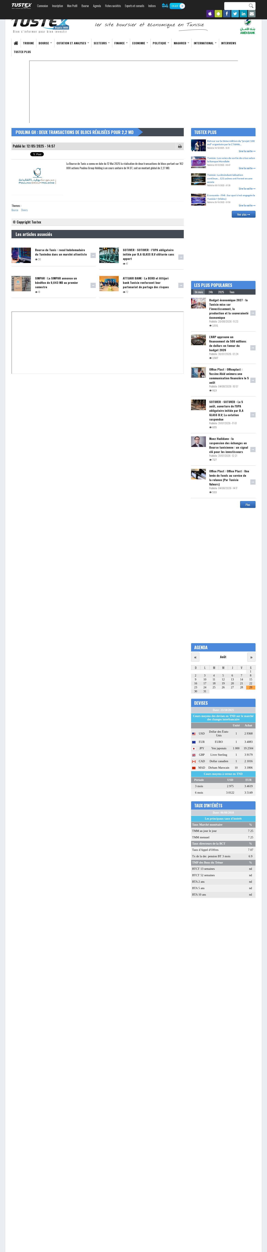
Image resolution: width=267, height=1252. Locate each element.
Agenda (97, 6)
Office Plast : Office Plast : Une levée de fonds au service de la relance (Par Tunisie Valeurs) (229, 477)
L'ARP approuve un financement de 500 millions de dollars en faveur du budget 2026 (227, 343)
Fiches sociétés (113, 6)
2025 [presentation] (221, 292)
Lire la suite (246, 151)
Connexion (42, 6)
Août (223, 657)
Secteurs (101, 43)
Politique (160, 43)
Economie (139, 43)
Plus (248, 504)
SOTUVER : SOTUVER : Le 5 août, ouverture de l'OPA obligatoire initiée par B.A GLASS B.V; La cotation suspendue (226, 410)
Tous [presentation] (231, 292)
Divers (24, 210)
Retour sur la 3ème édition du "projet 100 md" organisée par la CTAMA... (230, 142)
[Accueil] (40, 25)
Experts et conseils (134, 6)
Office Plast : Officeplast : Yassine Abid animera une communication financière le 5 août (229, 376)
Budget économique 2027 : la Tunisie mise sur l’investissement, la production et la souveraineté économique (228, 309)
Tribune (28, 43)
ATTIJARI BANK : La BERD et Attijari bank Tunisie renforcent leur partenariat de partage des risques (146, 282)
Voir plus (242, 214)
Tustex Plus (22, 52)
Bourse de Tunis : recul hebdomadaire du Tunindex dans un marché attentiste (61, 252)
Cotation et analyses (72, 43)
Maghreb (180, 43)
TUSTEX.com (21, 6)
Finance (120, 43)
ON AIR (174, 6)
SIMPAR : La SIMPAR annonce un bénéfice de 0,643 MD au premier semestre (56, 282)
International (204, 43)
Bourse (85, 6)
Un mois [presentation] (199, 292)
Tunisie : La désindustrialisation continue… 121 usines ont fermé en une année (229, 178)
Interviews (228, 43)
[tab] (199, 292)
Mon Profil (72, 6)
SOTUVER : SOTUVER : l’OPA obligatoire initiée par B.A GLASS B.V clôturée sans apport (148, 254)
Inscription (57, 6)
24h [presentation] (211, 292)
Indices (152, 6)
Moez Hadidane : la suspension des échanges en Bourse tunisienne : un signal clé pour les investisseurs (228, 445)
